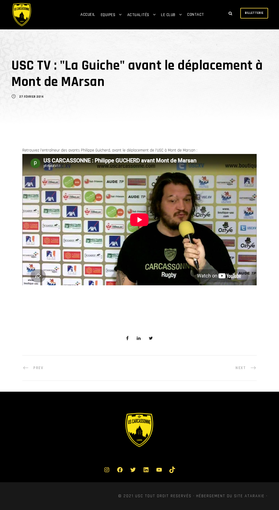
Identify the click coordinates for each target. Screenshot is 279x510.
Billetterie (254, 13)
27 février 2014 (31, 97)
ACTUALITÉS (138, 15)
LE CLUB (168, 15)
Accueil (87, 14)
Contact (195, 14)
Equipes (108, 15)
